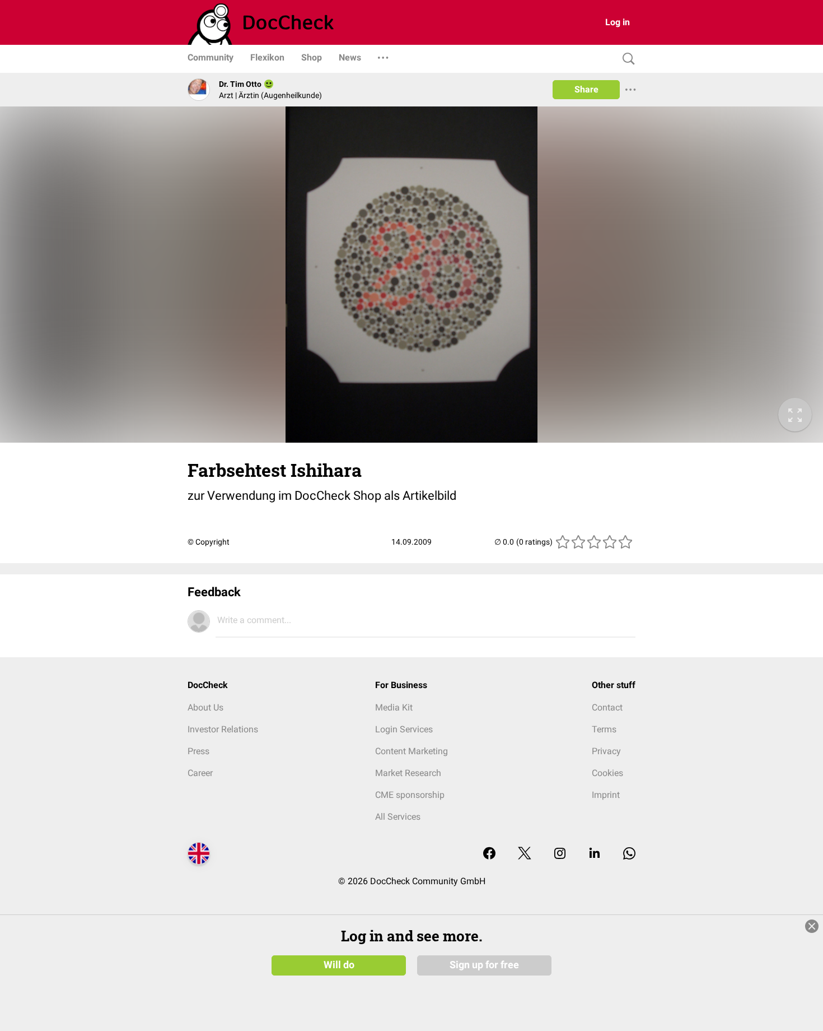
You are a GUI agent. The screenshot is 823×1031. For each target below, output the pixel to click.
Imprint (606, 794)
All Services (397, 816)
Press (198, 751)
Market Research (408, 773)
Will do (339, 964)
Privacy (606, 751)
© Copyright (209, 541)
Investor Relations (223, 729)
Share (586, 89)
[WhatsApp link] (629, 854)
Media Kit (394, 707)
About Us (205, 707)
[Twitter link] (524, 854)
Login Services (404, 729)
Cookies (607, 773)
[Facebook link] (489, 854)
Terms (604, 729)
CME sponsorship (410, 794)
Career (200, 773)
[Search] (625, 59)
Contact (607, 707)
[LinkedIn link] (594, 854)
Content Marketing (411, 751)
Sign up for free (484, 964)
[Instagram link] (560, 854)
